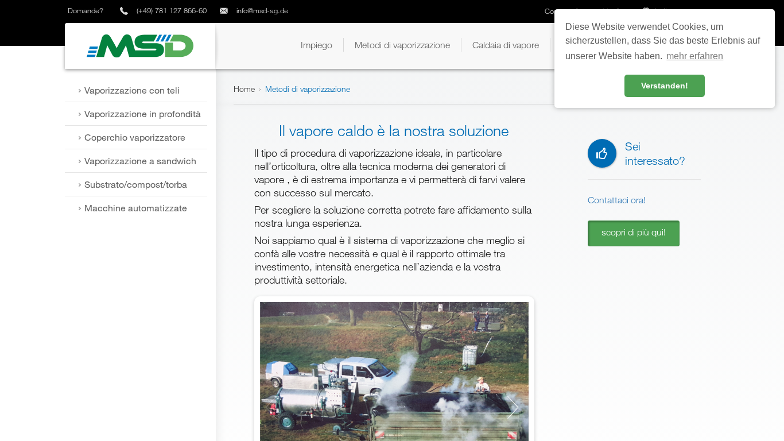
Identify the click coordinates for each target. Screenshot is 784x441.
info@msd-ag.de (262, 10)
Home (244, 89)
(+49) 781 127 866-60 (172, 10)
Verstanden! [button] (664, 85)
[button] (316, 45)
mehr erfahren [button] (694, 56)
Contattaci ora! (617, 200)
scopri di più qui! (633, 232)
